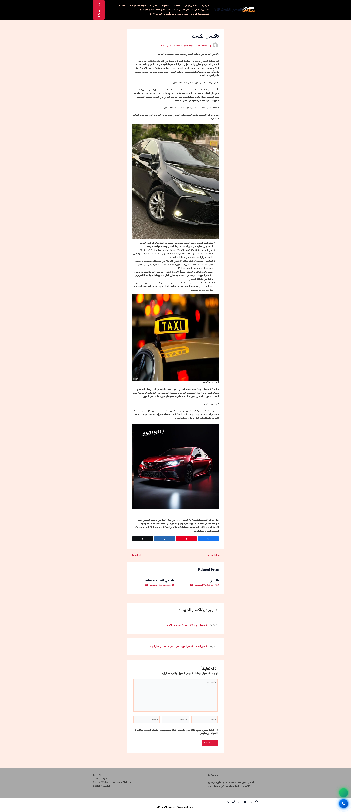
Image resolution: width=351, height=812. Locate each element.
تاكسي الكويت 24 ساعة (159, 581)
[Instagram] (251, 801)
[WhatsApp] (239, 801)
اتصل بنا (153, 6)
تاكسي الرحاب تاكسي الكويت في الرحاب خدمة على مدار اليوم (179, 647)
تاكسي (214, 581)
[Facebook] (256, 801)
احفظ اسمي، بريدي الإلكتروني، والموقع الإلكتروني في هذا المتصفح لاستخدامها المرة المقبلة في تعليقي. (176, 732)
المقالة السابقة (216, 555)
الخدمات (176, 6)
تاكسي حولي (191, 6)
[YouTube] (245, 801)
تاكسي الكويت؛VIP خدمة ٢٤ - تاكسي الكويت (187, 625)
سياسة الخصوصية (138, 6)
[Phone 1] (233, 801)
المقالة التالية (134, 555)
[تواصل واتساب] (343, 793)
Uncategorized (208, 585)
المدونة (165, 6)
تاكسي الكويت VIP (228, 9)
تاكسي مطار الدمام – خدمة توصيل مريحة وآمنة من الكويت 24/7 (179, 14)
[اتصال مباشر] (343, 804)
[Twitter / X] (228, 801)
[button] (99, 10)
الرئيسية (205, 6)
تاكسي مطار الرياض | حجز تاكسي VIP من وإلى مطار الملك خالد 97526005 (174, 10)
